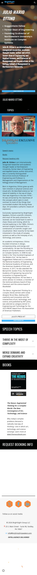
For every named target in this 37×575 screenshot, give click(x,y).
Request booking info (11, 158)
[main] (18, 15)
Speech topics (8, 150)
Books (5, 154)
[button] (2, 2)
